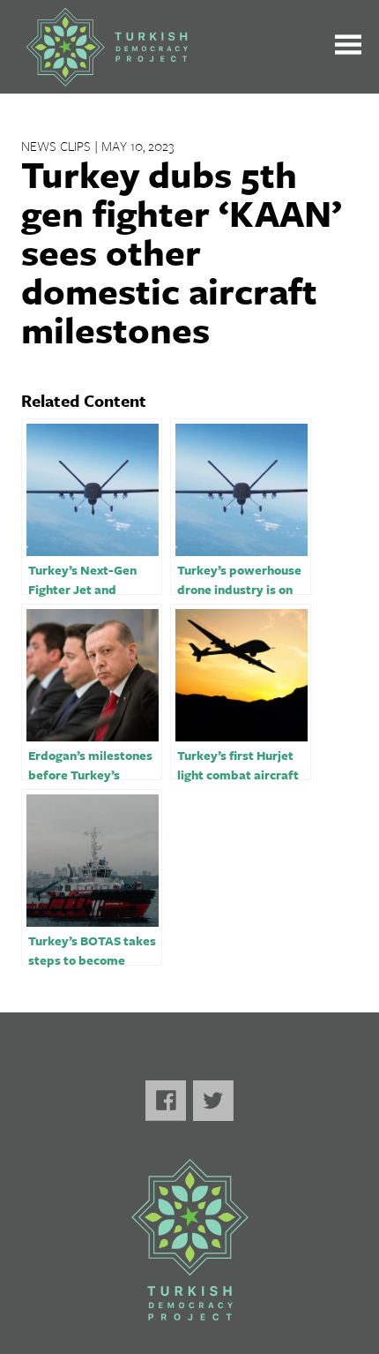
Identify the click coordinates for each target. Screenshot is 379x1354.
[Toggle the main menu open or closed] (348, 47)
